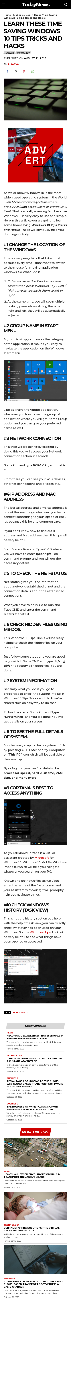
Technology (22, 53)
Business (12, 1078)
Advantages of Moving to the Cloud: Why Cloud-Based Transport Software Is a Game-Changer (35, 1084)
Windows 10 (20, 1012)
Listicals (18, 15)
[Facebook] (7, 71)
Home (7, 15)
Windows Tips (40, 932)
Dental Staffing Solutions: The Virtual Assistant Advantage (34, 1060)
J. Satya (13, 64)
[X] (15, 71)
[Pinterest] (24, 71)
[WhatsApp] (32, 71)
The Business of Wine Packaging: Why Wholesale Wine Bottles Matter (32, 1108)
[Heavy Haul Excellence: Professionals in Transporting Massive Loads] (35, 1152)
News (10, 1033)
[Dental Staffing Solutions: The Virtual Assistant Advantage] (35, 1206)
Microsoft (42, 857)
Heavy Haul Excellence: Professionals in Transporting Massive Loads (35, 1037)
